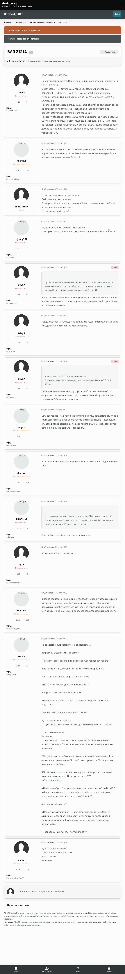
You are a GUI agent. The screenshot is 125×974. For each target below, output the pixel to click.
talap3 (21, 333)
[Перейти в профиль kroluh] (21, 644)
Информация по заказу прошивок (24, 30)
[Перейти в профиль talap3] (21, 321)
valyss (21, 427)
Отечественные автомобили (56, 61)
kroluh (21, 656)
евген (21, 859)
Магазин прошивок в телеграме (23, 38)
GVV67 (22, 61)
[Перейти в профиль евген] (21, 848)
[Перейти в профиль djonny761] (21, 227)
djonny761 (21, 239)
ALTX (21, 564)
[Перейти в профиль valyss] (21, 415)
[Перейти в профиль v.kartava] (21, 149)
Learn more (5, 4)
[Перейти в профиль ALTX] (21, 553)
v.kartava (21, 160)
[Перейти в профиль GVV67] (8, 61)
